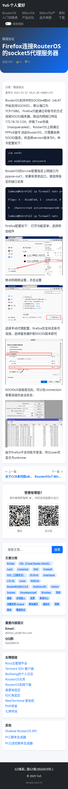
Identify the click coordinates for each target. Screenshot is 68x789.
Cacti (10, 569)
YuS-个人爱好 (13, 5)
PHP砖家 (11, 706)
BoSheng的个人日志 (19, 674)
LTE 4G (11, 580)
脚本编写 (33, 604)
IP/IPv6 (34, 575)
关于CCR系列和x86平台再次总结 (19, 476)
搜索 (57, 549)
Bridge (11, 563)
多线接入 (20, 598)
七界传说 (11, 711)
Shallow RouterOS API (21, 731)
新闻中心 (44, 598)
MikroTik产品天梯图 (47, 15)
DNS (35, 569)
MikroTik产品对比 (28, 15)
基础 (9, 598)
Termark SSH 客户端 (19, 669)
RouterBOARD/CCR (17, 586)
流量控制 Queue (15, 604)
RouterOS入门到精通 (9, 15)
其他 (58, 592)
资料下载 (62, 15)
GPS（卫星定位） (16, 575)
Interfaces (49, 575)
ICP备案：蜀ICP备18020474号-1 (34, 769)
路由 (9, 609)
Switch (55, 586)
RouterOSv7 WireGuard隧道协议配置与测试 (49, 476)
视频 (57, 604)
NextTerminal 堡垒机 (19, 701)
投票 (32, 598)
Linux (22, 580)
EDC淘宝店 (12, 695)
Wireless (46, 592)
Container (23, 569)
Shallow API (39, 586)
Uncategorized (28, 592)
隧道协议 (20, 609)
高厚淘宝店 (12, 690)
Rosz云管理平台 (16, 663)
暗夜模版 (18, 24)
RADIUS (35, 580)
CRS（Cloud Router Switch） (35, 563)
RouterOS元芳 (15, 679)
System (11, 592)
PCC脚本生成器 (15, 737)
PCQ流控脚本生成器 (19, 743)
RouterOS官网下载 (18, 685)
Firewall (47, 569)
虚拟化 (46, 604)
